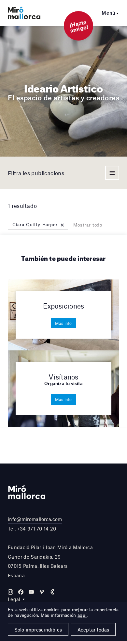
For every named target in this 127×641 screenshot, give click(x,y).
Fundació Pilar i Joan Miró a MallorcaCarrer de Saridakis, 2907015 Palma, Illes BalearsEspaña (50, 561)
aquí (82, 615)
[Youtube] (31, 592)
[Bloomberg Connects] (52, 592)
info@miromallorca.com (35, 519)
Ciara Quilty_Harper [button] (38, 224)
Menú (109, 13)
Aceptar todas (93, 630)
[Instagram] (10, 592)
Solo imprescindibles (38, 630)
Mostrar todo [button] (87, 225)
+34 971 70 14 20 (36, 528)
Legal (14, 599)
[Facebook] (20, 592)
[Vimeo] (41, 592)
